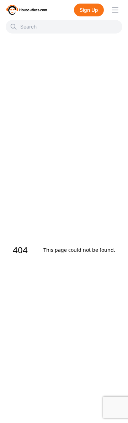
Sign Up (89, 10)
